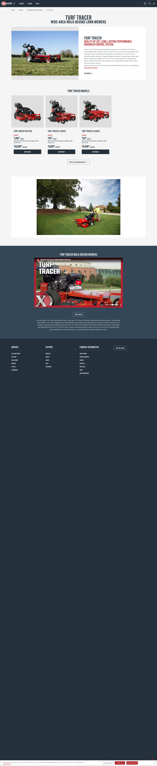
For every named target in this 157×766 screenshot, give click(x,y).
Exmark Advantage (84, 357)
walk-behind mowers (91, 68)
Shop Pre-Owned (120, 348)
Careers (82, 360)
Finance (30, 3)
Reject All (119, 763)
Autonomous (14, 370)
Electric (13, 367)
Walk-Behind (14, 360)
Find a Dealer (78, 314)
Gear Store (82, 367)
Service (47, 360)
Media (81, 370)
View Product (27, 152)
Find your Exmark (15, 353)
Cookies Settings (108, 763)
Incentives (48, 353)
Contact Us (82, 363)
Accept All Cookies (132, 763)
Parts (37, 3)
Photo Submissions (84, 373)
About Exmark (83, 353)
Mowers (21, 3)
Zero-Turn (13, 357)
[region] (78, 763)
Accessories (48, 367)
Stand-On (13, 363)
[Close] (154, 763)
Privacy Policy (6, 764)
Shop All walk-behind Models (77, 162)
